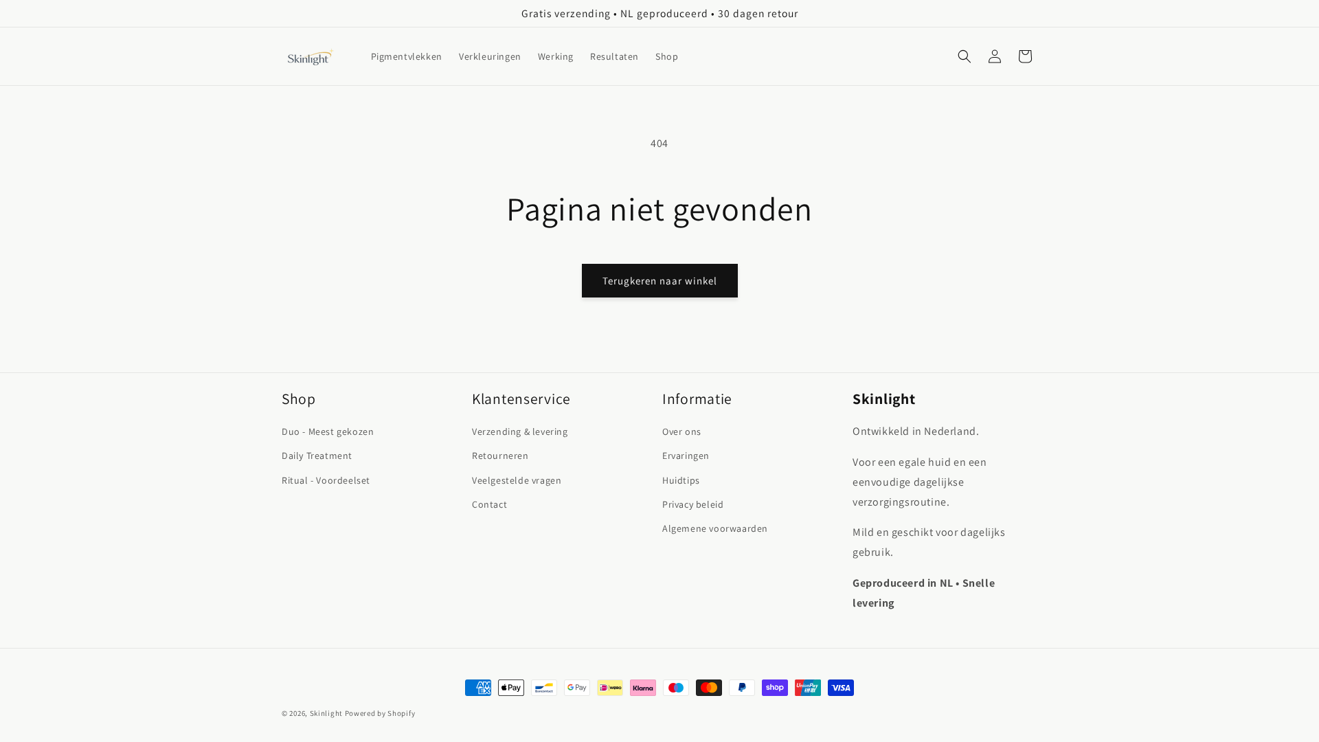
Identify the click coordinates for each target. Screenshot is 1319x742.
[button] (964, 56)
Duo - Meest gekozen (328, 431)
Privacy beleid (692, 504)
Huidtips (681, 480)
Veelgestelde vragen (516, 480)
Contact (489, 504)
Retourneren (500, 455)
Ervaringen (686, 455)
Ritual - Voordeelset (326, 480)
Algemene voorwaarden (715, 528)
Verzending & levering (520, 431)
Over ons (681, 431)
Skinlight (326, 713)
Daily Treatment (317, 455)
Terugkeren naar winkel (659, 280)
